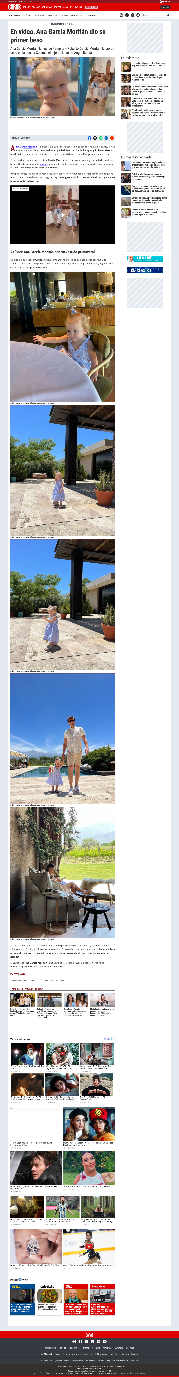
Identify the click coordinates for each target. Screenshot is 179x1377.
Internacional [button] (76, 7)
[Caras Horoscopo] (145, 272)
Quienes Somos (62, 1360)
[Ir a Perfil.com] (165, 2)
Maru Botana (53, 15)
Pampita (34, 981)
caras (76, 1287)
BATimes (130, 1347)
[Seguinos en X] (132, 15)
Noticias (26, 7)
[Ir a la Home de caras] (14, 9)
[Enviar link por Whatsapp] (101, 138)
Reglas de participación (117, 1360)
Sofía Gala (28, 15)
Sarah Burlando (77, 15)
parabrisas (102, 1287)
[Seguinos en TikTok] (138, 15)
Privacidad (90, 1360)
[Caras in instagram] (121, 15)
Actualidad (47, 7)
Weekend (96, 1347)
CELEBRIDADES (56, 24)
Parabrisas (107, 1347)
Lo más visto (130, 58)
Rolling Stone (101, 1354)
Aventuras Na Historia (82, 1354)
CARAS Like (91, 7)
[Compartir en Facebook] (89, 138)
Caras (57, 1354)
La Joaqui (64, 15)
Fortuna (85, 1347)
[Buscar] (168, 15)
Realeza (57, 7)
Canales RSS (46, 1360)
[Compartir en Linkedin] (106, 138)
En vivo (166, 7)
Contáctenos (77, 1360)
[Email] (112, 138)
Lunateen (119, 1347)
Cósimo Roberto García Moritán (54, 981)
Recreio (125, 1354)
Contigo (66, 1354)
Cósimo (44, 164)
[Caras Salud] (145, 261)
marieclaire (49, 1287)
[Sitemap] (105, 1341)
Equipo (101, 1360)
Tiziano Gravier (14, 15)
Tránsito (134, 1360)
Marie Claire (73, 1347)
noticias (22, 1287)
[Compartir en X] (95, 138)
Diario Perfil (50, 1347)
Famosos (36, 7)
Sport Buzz (114, 1354)
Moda (65, 7)
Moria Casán (39, 15)
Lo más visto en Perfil (136, 157)
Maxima (134, 1354)
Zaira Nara (91, 15)
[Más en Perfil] (24, 1280)
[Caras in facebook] (127, 15)
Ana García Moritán (19, 981)
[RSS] (98, 1341)
